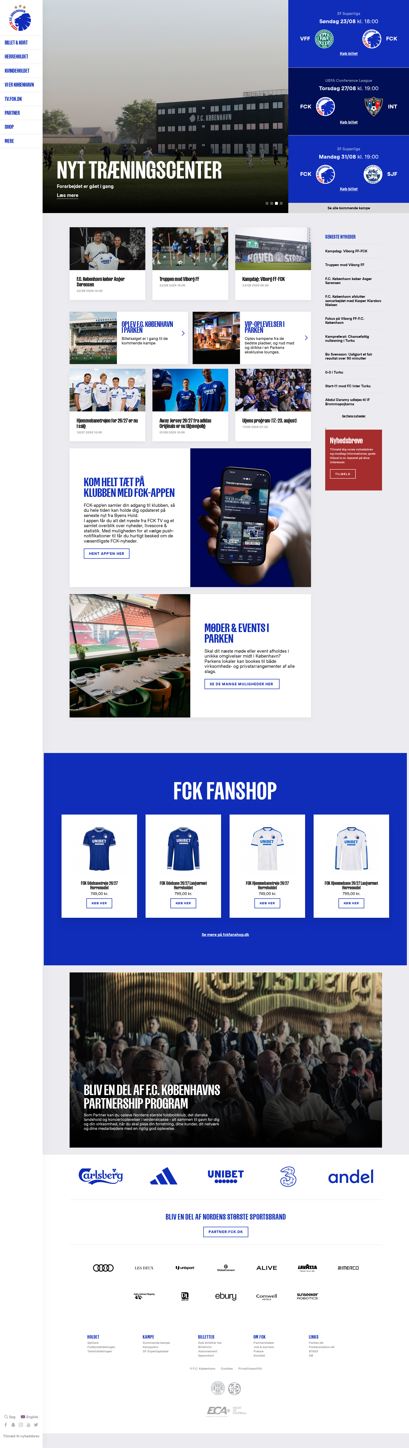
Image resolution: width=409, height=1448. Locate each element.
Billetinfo (205, 1347)
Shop (9, 127)
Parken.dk (316, 1343)
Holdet (93, 1337)
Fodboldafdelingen (101, 1347)
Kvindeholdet (17, 70)
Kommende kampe (156, 1343)
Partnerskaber (263, 1343)
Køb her (99, 903)
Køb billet (349, 53)
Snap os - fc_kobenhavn (13, 1425)
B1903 (313, 1351)
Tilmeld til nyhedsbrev (21, 1436)
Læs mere (52, 2)
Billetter (206, 1337)
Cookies (227, 1368)
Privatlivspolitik (250, 1368)
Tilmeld (343, 474)
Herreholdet (16, 56)
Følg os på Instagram (21, 1425)
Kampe (148, 1337)
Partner (12, 113)
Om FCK (259, 1337)
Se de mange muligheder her (242, 684)
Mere (9, 141)
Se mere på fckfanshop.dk (225, 934)
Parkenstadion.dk (321, 1347)
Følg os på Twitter (36, 1425)
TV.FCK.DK (13, 99)
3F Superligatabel (156, 1351)
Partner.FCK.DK (226, 1232)
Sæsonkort (206, 1355)
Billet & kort (16, 42)
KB (311, 1355)
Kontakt (259, 1355)
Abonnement (207, 1351)
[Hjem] (20, 20)
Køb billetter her (210, 1343)
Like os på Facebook (5, 1425)
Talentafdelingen (99, 1351)
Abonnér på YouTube (28, 1425)
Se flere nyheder (353, 416)
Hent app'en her (106, 554)
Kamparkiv (150, 1347)
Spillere (92, 1343)
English (32, 1417)
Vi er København (19, 84)
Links (314, 1337)
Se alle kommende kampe (349, 208)
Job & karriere (263, 1347)
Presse (258, 1351)
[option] (165, 106)
